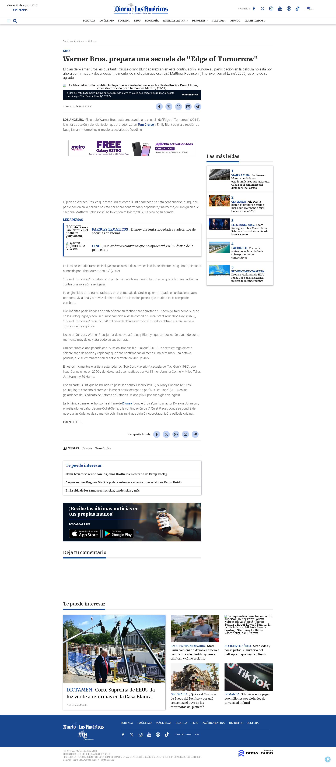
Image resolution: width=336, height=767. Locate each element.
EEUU (137, 21)
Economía (152, 21)
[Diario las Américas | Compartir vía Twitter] (168, 106)
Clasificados (254, 21)
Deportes (199, 21)
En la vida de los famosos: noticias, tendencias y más (103, 490)
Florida (124, 21)
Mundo (235, 21)
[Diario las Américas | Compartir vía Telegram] (197, 106)
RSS (197, 734)
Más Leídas (163, 723)
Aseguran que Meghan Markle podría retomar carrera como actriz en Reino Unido (123, 482)
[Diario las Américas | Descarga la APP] (85, 534)
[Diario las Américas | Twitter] (262, 8)
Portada (89, 21)
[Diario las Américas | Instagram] (271, 8)
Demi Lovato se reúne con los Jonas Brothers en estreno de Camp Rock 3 (116, 474)
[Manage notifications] (328, 759)
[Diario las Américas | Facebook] (254, 8)
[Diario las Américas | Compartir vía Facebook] (159, 106)
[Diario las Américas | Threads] (289, 8)
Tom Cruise (146, 124)
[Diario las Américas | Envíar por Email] (188, 106)
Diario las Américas (73, 41)
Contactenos (183, 734)
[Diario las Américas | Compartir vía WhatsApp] (178, 106)
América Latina (174, 21)
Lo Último (107, 21)
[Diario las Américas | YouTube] (280, 8)
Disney (127, 403)
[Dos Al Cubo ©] (256, 755)
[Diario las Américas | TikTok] (297, 8)
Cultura (218, 21)
